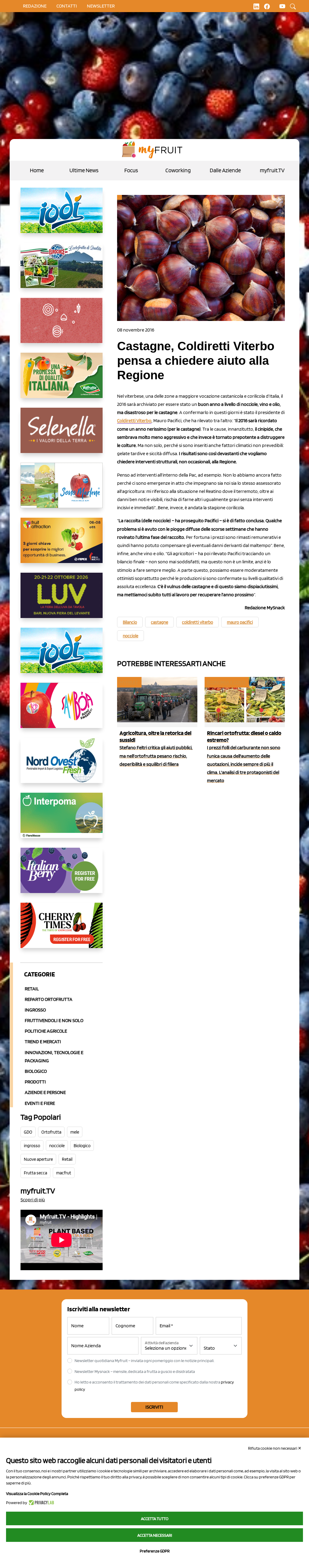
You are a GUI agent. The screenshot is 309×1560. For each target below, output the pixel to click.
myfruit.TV (272, 170)
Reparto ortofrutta (48, 999)
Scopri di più (33, 1199)
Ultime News (83, 170)
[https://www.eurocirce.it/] (62, 270)
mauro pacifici (240, 622)
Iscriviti (154, 1407)
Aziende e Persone (45, 1092)
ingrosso (32, 1145)
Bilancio (130, 622)
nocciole (57, 1145)
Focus (131, 170)
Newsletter (101, 6)
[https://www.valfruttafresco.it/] (62, 380)
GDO (28, 1132)
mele (74, 1132)
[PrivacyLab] (40, 1503)
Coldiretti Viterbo (134, 420)
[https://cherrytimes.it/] (62, 930)
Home (37, 170)
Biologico (36, 1071)
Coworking (178, 170)
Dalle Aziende (225, 170)
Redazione (34, 6)
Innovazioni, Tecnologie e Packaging (54, 1056)
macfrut (63, 1173)
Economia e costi (226, 682)
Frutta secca (35, 1173)
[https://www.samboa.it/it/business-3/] (62, 710)
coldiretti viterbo (197, 622)
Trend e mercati (43, 1041)
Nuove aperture (38, 1159)
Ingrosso (35, 1010)
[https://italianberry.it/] (62, 875)
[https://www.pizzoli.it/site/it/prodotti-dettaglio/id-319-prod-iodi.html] (62, 215)
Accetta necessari (154, 1535)
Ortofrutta (51, 1132)
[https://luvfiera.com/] (62, 600)
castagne (159, 622)
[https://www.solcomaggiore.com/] (62, 325)
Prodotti (35, 1082)
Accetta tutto (154, 1518)
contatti (66, 6)
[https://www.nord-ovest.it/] (62, 765)
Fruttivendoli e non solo (54, 1020)
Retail (32, 989)
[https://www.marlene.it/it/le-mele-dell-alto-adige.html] (62, 490)
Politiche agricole (46, 1031)
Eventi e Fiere (40, 1103)
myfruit (128, 682)
